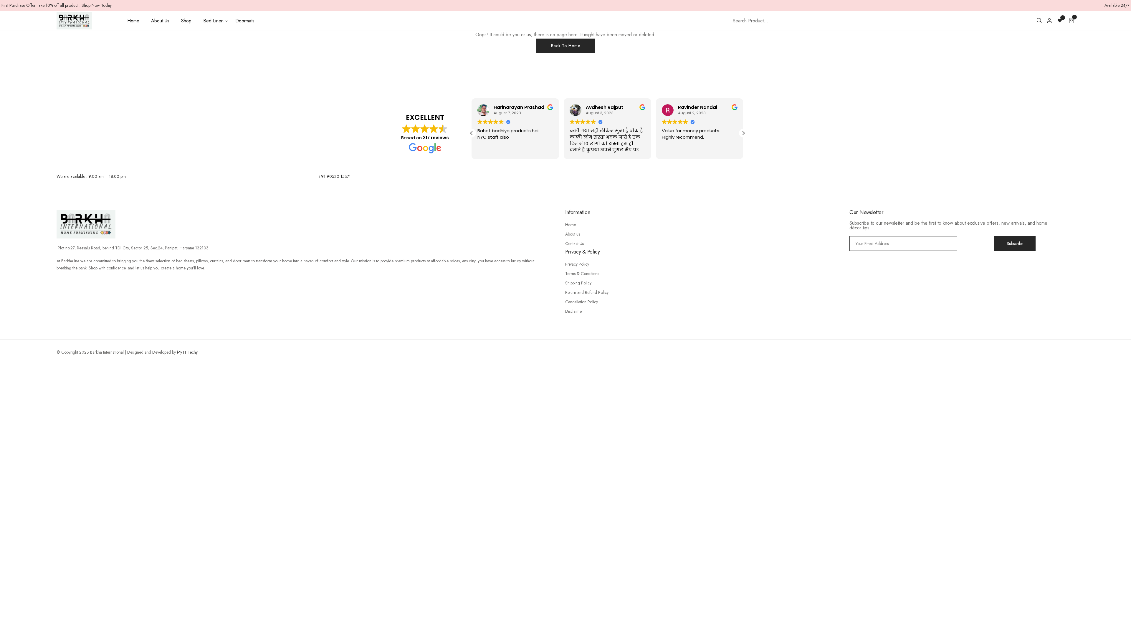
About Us (160, 20)
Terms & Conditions (582, 273)
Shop (186, 20)
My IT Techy (187, 352)
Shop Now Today (97, 5)
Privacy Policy (577, 264)
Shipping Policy (578, 283)
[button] (743, 133)
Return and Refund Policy (587, 292)
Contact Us (574, 243)
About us (572, 234)
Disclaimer (574, 311)
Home (133, 20)
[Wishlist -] (1060, 20)
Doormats (244, 20)
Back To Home (565, 46)
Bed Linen (213, 20)
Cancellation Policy (581, 302)
